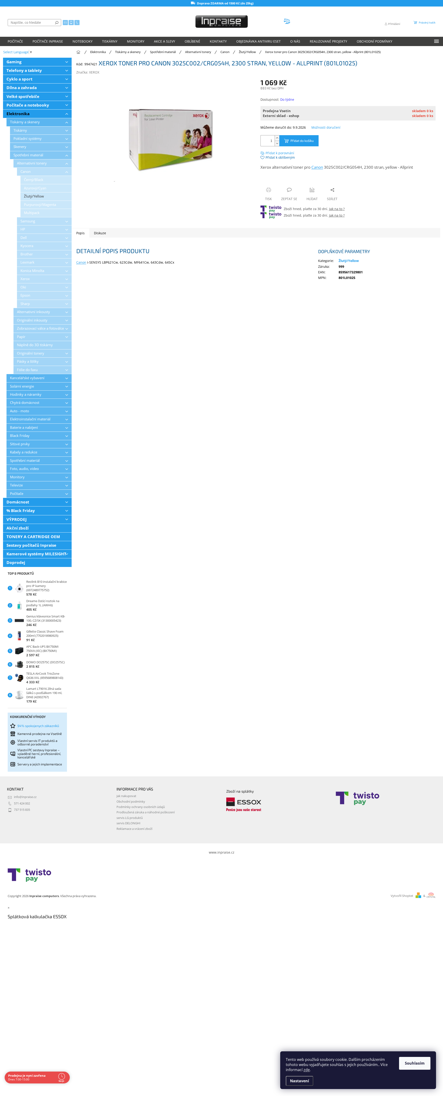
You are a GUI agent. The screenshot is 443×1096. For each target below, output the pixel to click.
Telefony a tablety (24, 70)
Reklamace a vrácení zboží (134, 829)
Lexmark (27, 262)
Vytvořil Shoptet (402, 896)
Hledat (57, 23)
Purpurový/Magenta (40, 204)
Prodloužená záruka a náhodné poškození (146, 812)
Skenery (19, 146)
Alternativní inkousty (33, 311)
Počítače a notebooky (28, 105)
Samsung (27, 221)
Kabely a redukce (23, 452)
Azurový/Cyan (35, 188)
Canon (25, 171)
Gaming (14, 61)
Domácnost (18, 502)
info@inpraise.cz (25, 797)
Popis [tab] (80, 233)
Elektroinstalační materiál (30, 419)
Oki (23, 287)
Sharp (25, 303)
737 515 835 (22, 810)
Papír (21, 336)
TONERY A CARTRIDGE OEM (33, 536)
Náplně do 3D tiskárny (35, 344)
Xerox (25, 278)
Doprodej (16, 562)
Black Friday (20, 435)
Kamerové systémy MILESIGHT (36, 553)
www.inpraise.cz (221, 852)
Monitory (17, 477)
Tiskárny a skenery (25, 122)
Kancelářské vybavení (27, 377)
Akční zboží (18, 528)
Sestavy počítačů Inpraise (31, 545)
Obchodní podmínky (131, 802)
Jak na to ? (337, 209)
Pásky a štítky (28, 361)
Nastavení (299, 1080)
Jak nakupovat (126, 796)
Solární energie (22, 386)
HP (22, 229)
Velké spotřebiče (23, 96)
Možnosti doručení (325, 127)
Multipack (32, 212)
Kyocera (26, 245)
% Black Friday (21, 510)
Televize (16, 485)
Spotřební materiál (28, 155)
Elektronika (18, 113)
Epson (25, 295)
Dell (23, 237)
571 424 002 (22, 803)
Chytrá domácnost (24, 402)
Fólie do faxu (27, 369)
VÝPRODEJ (17, 519)
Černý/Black (33, 179)
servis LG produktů (130, 818)
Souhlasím (415, 1063)
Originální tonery (30, 353)
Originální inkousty (32, 320)
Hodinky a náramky (25, 394)
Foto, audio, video (24, 468)
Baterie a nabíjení (24, 427)
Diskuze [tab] (100, 233)
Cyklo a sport (19, 79)
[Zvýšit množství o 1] (277, 138)
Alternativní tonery (32, 163)
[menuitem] (15, 41)
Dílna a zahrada (22, 87)
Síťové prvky (20, 444)
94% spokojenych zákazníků (38, 725)
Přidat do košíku (302, 141)
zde (306, 1069)
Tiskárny (20, 130)
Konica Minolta (32, 270)
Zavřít (285, 181)
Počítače (16, 493)
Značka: (87, 72)
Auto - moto (19, 411)
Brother (26, 254)
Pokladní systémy (27, 138)
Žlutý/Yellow (34, 196)
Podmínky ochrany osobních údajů (141, 807)
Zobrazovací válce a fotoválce (40, 328)
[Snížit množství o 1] (277, 143)
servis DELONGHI (128, 823)
